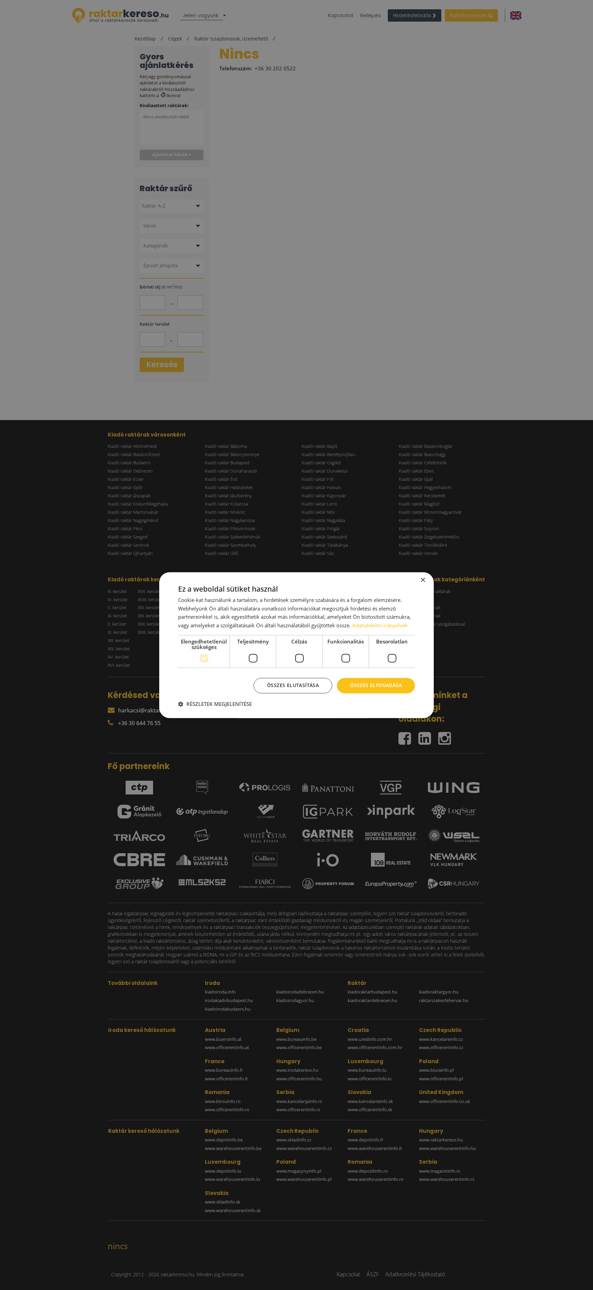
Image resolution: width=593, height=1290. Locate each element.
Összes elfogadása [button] (376, 685)
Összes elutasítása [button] (293, 685)
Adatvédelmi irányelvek (380, 625)
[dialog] (296, 645)
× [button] (422, 580)
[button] (215, 704)
